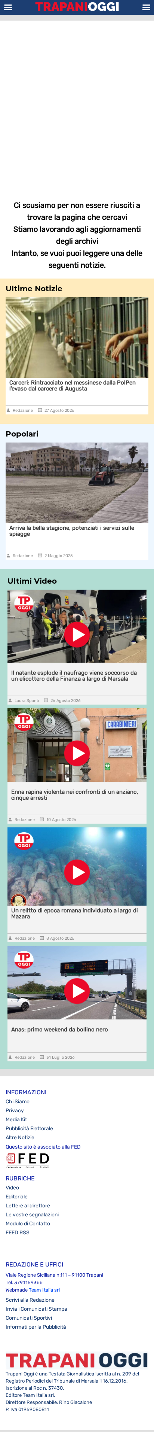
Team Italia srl (44, 1290)
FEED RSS (18, 1232)
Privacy (15, 1110)
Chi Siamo (18, 1101)
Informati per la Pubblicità (36, 1327)
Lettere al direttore (28, 1206)
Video (12, 1188)
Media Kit (16, 1119)
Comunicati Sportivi (29, 1318)
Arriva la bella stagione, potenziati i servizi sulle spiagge (71, 531)
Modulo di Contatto (28, 1223)
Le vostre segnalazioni (32, 1214)
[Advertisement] (77, 105)
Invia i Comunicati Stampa (36, 1309)
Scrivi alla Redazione (30, 1300)
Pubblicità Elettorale (29, 1128)
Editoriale (17, 1197)
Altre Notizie (20, 1137)
